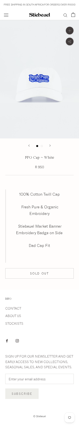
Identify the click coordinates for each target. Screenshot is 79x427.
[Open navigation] (6, 15)
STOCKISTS (14, 323)
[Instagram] (17, 340)
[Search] (65, 15)
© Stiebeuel (39, 416)
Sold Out (39, 273)
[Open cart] (73, 14)
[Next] (50, 146)
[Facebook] (7, 340)
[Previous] (29, 146)
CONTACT (13, 308)
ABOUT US (13, 315)
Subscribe (22, 394)
